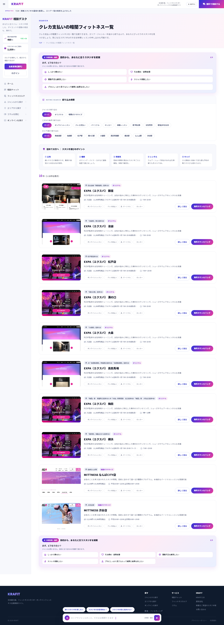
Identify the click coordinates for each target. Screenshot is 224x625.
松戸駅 (80, 136)
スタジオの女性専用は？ (98, 609)
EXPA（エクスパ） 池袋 (98, 226)
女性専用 (149, 125)
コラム (174, 605)
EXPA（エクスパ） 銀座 (98, 191)
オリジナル (59, 114)
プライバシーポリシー (199, 620)
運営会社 (199, 601)
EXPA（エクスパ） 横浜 (98, 439)
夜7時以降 (136, 125)
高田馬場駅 (115, 136)
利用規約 (213, 620)
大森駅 (102, 136)
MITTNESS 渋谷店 (95, 510)
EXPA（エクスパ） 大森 (98, 333)
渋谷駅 (149, 136)
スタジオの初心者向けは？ (122, 609)
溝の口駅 (91, 136)
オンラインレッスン (62, 125)
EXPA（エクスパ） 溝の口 (100, 297)
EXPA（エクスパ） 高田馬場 (101, 368)
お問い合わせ (201, 609)
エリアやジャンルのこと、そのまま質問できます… (93, 617)
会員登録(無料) (15, 66)
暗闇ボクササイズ (75, 114)
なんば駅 (138, 136)
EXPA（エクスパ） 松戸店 (100, 262)
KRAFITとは (200, 597)
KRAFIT (17, 4)
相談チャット (11, 89)
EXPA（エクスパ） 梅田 (98, 404)
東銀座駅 (58, 136)
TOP (40, 42)
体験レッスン (122, 125)
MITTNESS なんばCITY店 (100, 475)
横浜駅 (127, 136)
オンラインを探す (15, 120)
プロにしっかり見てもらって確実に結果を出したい (67, 87)
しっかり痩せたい (53, 71)
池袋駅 (69, 136)
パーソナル (95, 125)
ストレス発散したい (140, 79)
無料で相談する (211, 4)
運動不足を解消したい (55, 79)
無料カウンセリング (202, 206)
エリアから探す (150, 601)
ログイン (191, 4)
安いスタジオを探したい (74, 609)
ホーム (8, 83)
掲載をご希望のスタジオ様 (206, 605)
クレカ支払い (80, 125)
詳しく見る (182, 206)
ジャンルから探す (151, 597)
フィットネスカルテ (14, 95)
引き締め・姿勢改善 (140, 71)
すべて (46, 114)
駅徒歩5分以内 (163, 125)
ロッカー (108, 125)
